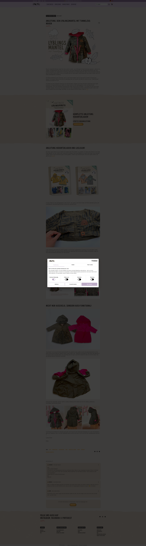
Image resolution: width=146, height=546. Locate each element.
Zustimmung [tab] (55, 264)
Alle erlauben (89, 284)
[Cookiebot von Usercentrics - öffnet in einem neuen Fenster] (92, 261)
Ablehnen (57, 284)
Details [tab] (73, 264)
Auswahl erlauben (73, 284)
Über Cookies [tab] (90, 264)
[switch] (66, 279)
